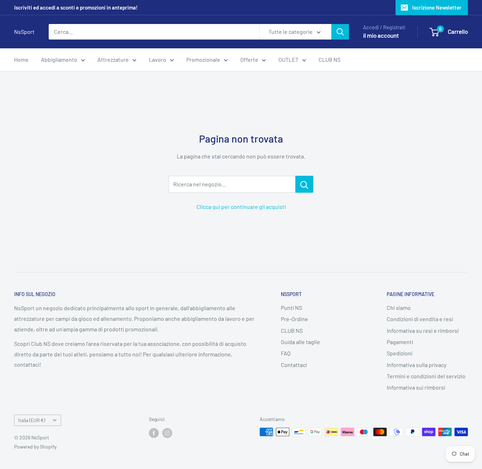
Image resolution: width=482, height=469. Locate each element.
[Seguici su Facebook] (154, 433)
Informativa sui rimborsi (416, 387)
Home (21, 59)
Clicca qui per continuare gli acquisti (241, 206)
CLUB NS (330, 59)
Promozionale (203, 59)
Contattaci (294, 364)
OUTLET (288, 59)
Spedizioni (399, 353)
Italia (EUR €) (31, 420)
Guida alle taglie (300, 341)
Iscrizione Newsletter (437, 7)
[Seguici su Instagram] (167, 433)
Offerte (249, 59)
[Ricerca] (340, 32)
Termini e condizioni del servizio (426, 376)
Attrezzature (113, 59)
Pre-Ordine (294, 318)
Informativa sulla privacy (416, 364)
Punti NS (291, 307)
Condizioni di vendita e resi (420, 318)
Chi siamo (399, 307)
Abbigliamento (59, 59)
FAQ (285, 353)
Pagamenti (400, 341)
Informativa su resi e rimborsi (423, 330)
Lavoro (157, 59)
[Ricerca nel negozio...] (304, 184)
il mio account (381, 35)
